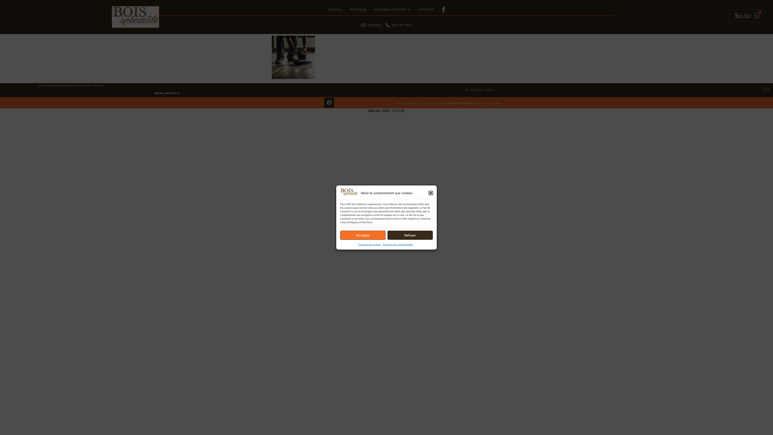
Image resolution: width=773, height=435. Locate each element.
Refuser (410, 235)
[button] (431, 193)
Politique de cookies (369, 244)
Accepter (363, 235)
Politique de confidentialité (398, 244)
